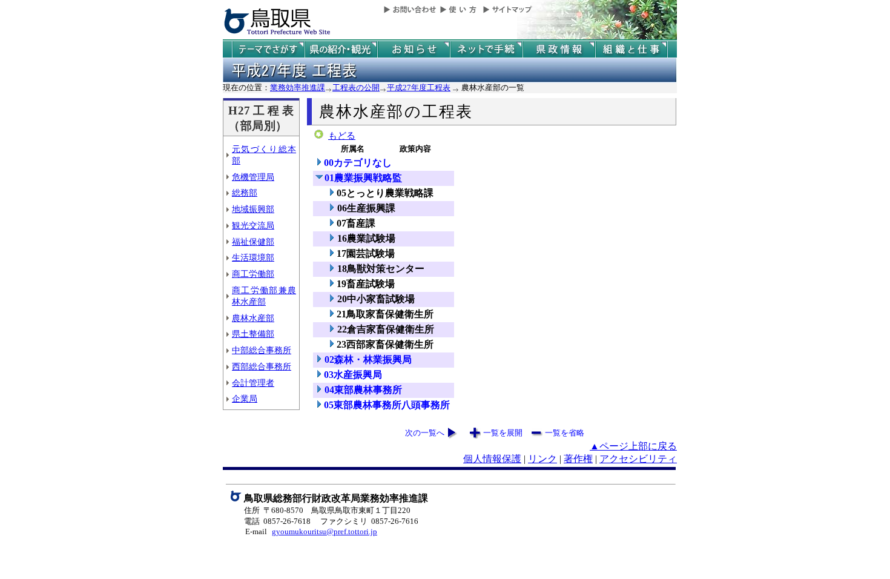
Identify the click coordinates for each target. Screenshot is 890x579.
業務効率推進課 (297, 87)
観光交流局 (253, 225)
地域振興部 (253, 209)
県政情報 (558, 49)
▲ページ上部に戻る (633, 446)
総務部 (244, 192)
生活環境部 (253, 257)
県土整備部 (253, 334)
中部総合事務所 (261, 350)
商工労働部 (253, 274)
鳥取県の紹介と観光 (341, 49)
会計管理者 (253, 383)
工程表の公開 (356, 87)
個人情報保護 (492, 459)
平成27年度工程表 (418, 87)
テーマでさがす (268, 49)
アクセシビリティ (638, 459)
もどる (341, 136)
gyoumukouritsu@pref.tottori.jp (324, 531)
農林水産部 (253, 318)
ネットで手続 (486, 49)
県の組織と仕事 (631, 49)
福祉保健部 (253, 241)
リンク (542, 459)
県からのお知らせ (413, 49)
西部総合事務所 (261, 366)
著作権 (578, 459)
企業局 (244, 398)
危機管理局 (253, 177)
